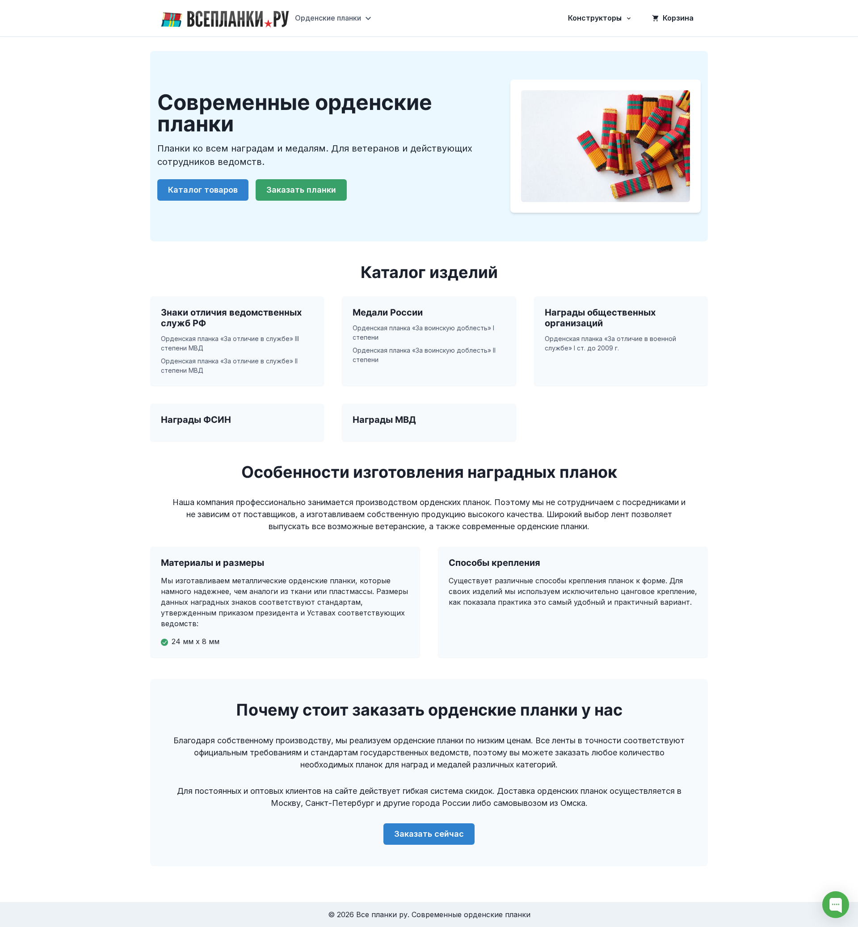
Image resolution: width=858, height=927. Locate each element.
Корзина (678, 17)
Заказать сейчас (429, 834)
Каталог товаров (203, 189)
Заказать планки (301, 189)
